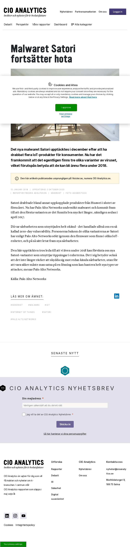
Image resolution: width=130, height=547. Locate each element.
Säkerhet (56, 488)
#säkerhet (17, 305)
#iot (47, 305)
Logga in (117, 11)
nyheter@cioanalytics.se (116, 471)
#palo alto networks (23, 319)
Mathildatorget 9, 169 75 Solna (115, 482)
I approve (66, 107)
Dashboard (60, 24)
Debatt (8, 24)
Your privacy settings (13, 544)
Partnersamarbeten (85, 11)
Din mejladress (31, 398)
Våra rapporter (41, 24)
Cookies (8, 525)
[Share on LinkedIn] (116, 296)
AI (52, 481)
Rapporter (56, 469)
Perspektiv (22, 24)
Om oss (103, 11)
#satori (46, 312)
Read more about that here (83, 97)
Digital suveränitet (57, 496)
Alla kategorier (83, 24)
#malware (34, 305)
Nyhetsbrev (66, 11)
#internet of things (23, 312)
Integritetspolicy (25, 525)
